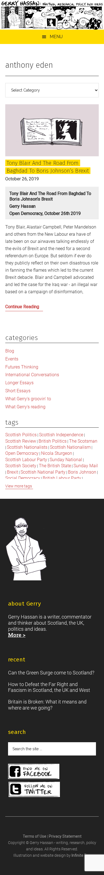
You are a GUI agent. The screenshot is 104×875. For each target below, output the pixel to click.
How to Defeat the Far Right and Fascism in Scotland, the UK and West (49, 687)
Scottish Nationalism (70, 447)
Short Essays (18, 390)
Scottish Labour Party (26, 459)
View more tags (18, 486)
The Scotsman (83, 441)
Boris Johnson (82, 472)
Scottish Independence (61, 434)
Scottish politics (21, 434)
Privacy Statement (65, 836)
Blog (9, 351)
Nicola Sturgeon (56, 453)
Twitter (34, 789)
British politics (53, 441)
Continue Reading (31, 308)
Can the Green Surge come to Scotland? (51, 673)
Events (11, 359)
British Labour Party (62, 478)
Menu (56, 36)
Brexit (12, 472)
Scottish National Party (43, 472)
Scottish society (20, 465)
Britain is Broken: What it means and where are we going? (47, 705)
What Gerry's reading (25, 406)
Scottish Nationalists (27, 447)
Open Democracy (22, 453)
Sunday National (66, 459)
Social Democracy (22, 478)
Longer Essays (19, 382)
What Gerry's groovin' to (28, 398)
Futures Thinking (21, 367)
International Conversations (32, 374)
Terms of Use (35, 836)
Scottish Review (20, 441)
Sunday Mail (85, 465)
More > (17, 634)
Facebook (33, 771)
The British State (55, 465)
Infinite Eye (81, 855)
